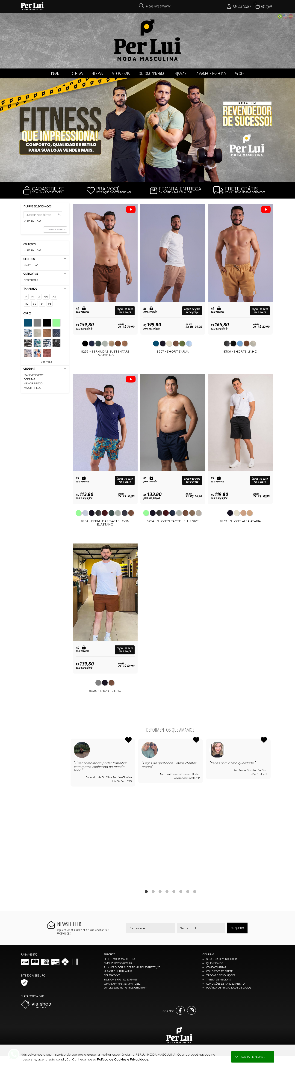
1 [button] (140, 176)
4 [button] (167, 891)
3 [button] (154, 176)
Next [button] (270, 811)
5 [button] (173, 891)
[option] (147, 130)
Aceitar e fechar (253, 1056)
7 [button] (187, 891)
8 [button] (194, 891)
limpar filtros (56, 229)
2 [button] (147, 176)
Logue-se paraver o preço (125, 311)
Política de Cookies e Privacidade (122, 1059)
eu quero (237, 928)
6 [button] (180, 891)
